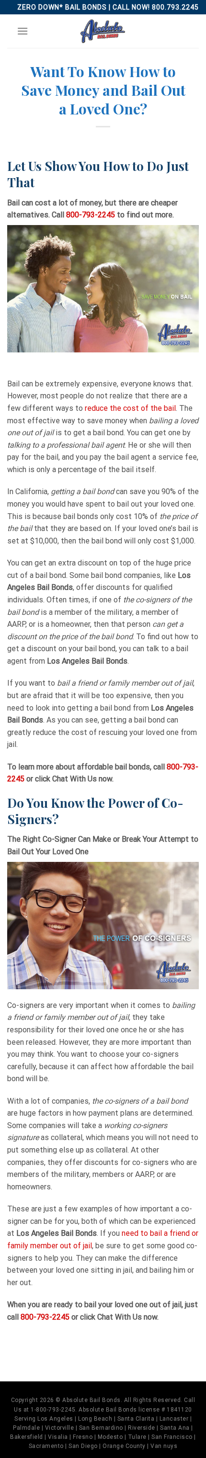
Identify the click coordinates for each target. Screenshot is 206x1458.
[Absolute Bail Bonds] (103, 31)
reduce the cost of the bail (130, 408)
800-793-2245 (90, 214)
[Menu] (22, 31)
